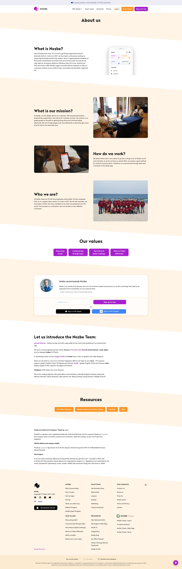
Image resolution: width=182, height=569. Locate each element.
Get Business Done (97, 488)
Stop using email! (71, 520)
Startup (93, 500)
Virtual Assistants (97, 507)
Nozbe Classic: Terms (124, 532)
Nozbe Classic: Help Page (125, 528)
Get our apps (69, 496)
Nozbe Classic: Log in (124, 520)
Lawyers (94, 496)
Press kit (120, 496)
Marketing (94, 503)
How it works (89, 9)
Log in (117, 9)
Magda (57, 356)
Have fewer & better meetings (75, 527)
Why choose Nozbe (72, 488)
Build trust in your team (73, 539)
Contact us (121, 488)
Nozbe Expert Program (73, 511)
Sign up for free (141, 9)
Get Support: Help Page (99, 524)
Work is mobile (70, 535)
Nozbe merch (121, 500)
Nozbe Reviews (39, 549)
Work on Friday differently (74, 531)
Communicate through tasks (75, 524)
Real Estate (95, 492)
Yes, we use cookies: (72, 559)
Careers (119, 507)
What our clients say (72, 503)
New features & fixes (98, 520)
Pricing (108, 9)
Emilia (62, 356)
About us (120, 492)
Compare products (123, 524)
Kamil (79, 350)
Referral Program (71, 507)
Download (100, 9)
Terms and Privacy (123, 503)
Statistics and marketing (108, 559)
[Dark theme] (146, 485)
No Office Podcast (97, 539)
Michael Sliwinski (40, 343)
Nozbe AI (94, 527)
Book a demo (127, 9)
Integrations (95, 531)
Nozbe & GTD (95, 549)
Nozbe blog (95, 535)
